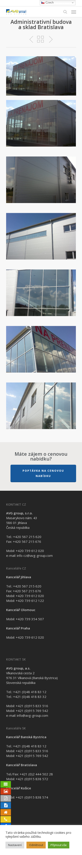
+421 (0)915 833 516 (32, 706)
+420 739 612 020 (30, 550)
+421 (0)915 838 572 (32, 779)
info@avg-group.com (32, 715)
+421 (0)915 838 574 (32, 797)
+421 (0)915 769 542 (32, 710)
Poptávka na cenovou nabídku (43, 473)
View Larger (42, 120)
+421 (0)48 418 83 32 (29, 696)
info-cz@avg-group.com (35, 555)
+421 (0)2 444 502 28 (36, 774)
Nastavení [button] (15, 845)
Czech (49, 2)
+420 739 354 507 (30, 619)
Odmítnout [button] (36, 845)
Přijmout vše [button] (59, 845)
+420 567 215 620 (27, 536)
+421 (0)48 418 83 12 (29, 692)
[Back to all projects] (40, 39)
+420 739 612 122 (30, 600)
